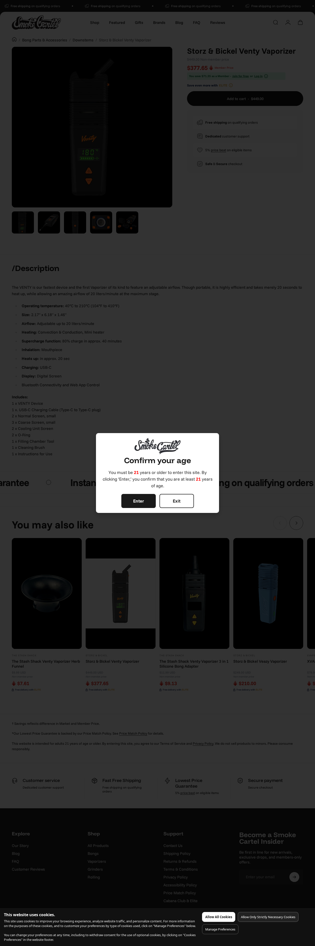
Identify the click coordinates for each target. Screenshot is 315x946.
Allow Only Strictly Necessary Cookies (268, 917)
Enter (138, 501)
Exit (176, 501)
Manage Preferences (220, 929)
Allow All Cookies (218, 917)
